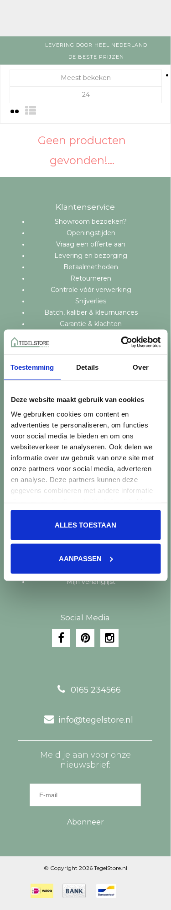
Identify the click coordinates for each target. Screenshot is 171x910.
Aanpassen (80, 558)
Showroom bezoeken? (91, 221)
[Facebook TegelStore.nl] (61, 638)
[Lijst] (30, 110)
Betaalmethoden (90, 267)
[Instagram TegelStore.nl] (109, 638)
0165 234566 (96, 690)
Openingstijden (91, 233)
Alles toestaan (85, 525)
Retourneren (90, 278)
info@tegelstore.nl (95, 720)
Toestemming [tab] (32, 367)
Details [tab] (87, 367)
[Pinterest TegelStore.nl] (85, 638)
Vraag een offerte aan (90, 244)
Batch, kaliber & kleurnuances (91, 312)
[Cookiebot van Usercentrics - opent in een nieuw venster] (122, 342)
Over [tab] (140, 367)
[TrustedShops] (131, 891)
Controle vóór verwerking (91, 290)
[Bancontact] (106, 891)
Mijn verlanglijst (91, 582)
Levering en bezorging (90, 255)
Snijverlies (90, 301)
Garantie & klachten (91, 324)
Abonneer (85, 822)
